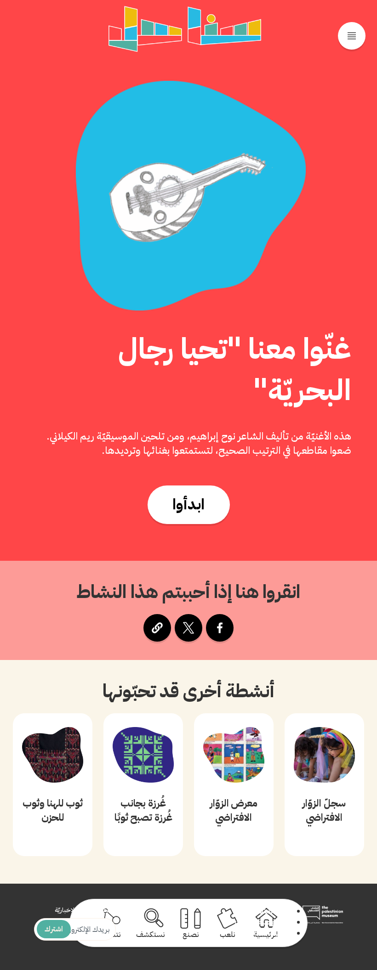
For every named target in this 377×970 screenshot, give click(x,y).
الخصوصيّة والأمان (262, 922)
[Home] (185, 29)
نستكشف (150, 934)
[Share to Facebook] (220, 628)
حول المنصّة (271, 911)
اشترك (54, 929)
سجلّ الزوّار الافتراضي (324, 810)
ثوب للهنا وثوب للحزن (53, 810)
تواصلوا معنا (272, 933)
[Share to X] (188, 628)
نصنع (191, 934)
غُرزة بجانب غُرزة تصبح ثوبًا (143, 810)
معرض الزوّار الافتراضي (234, 810)
